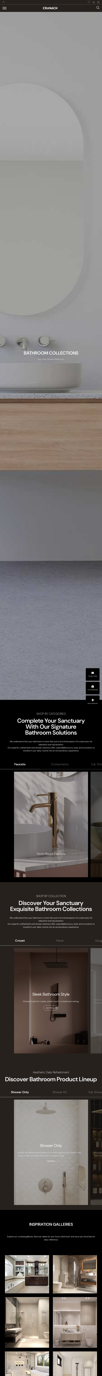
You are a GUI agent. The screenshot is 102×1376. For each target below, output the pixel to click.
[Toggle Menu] (4, 8)
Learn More (50, 1008)
